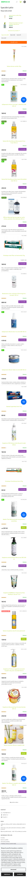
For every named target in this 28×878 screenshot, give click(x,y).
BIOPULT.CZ (5, 815)
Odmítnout (7, 874)
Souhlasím (20, 874)
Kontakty (3, 838)
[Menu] (24, 1)
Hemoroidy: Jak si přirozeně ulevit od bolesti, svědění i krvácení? (13, 828)
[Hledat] (16, 1)
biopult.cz (5, 817)
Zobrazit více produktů (13, 30)
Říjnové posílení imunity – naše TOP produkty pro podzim (13, 831)
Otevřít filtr (14, 42)
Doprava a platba (4, 840)
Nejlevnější (12, 35)
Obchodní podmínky (5, 841)
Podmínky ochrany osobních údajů (8, 843)
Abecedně (3, 38)
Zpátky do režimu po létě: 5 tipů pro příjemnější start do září (13, 824)
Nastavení (13, 869)
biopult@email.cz (7, 812)
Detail (23, 527)
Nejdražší (19, 35)
